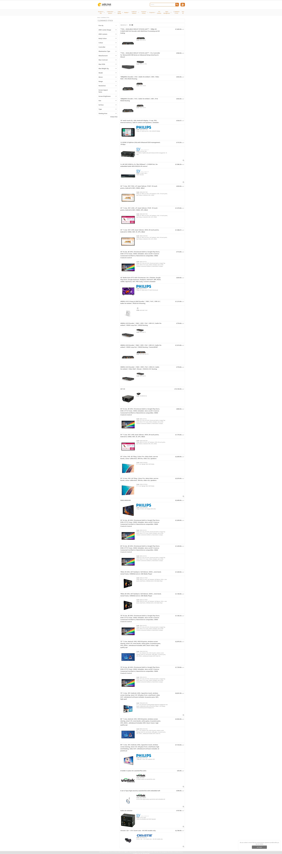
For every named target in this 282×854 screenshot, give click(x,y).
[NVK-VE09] (128, 780)
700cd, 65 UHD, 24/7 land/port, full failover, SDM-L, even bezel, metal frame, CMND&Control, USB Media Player (140, 595)
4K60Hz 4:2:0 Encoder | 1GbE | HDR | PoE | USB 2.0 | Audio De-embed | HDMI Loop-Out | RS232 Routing (141, 324)
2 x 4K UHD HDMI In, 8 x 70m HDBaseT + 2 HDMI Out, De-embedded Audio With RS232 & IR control (139, 165)
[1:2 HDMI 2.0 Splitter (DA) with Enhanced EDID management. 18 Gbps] (128, 154)
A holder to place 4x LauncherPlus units (133, 771)
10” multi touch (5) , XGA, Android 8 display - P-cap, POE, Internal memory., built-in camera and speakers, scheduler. (139, 121)
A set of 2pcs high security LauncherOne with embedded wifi (140, 791)
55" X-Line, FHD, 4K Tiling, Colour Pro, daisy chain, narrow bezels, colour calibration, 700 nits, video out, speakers (139, 479)
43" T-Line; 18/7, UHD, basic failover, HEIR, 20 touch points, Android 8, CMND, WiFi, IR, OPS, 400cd (139, 231)
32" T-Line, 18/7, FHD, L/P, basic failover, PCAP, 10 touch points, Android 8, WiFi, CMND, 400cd (138, 187)
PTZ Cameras (159, 12)
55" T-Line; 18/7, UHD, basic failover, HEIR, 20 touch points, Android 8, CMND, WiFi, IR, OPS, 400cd (139, 436)
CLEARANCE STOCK (176, 12)
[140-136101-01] (128, 840)
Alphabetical (123, 25)
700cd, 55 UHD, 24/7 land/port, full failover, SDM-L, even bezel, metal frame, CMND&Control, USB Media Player (140, 573)
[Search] (177, 4)
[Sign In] (183, 4)
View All (183, 12)
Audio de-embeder (126, 810)
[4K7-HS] (128, 398)
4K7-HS (122, 389)
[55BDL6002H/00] (128, 510)
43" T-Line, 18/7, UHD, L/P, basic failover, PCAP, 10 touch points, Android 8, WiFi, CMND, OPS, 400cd (138, 209)
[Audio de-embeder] (128, 820)
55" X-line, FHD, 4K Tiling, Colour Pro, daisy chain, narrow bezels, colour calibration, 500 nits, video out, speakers (139, 457)
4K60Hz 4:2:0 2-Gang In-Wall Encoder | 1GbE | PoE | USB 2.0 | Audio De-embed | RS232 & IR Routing (140, 302)
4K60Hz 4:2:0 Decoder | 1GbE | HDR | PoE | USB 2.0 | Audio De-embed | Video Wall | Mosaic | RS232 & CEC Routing (139, 368)
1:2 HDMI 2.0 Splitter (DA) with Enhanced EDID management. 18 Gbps (140, 143)
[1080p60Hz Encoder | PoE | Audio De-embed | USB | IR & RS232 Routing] (128, 110)
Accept (260, 847)
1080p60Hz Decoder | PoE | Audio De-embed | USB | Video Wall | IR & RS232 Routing (139, 78)
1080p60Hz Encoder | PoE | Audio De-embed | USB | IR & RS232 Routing (139, 100)
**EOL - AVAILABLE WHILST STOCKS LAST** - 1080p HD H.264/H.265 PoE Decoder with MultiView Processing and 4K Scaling (140, 31)
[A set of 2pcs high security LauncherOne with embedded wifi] (128, 800)
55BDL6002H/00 (125, 500)
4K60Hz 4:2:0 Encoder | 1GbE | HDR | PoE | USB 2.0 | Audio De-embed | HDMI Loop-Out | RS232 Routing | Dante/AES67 (141, 346)
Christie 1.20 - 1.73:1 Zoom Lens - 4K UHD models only (138, 830)
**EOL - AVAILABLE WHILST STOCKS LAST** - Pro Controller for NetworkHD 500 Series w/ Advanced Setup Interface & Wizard (140, 55)
